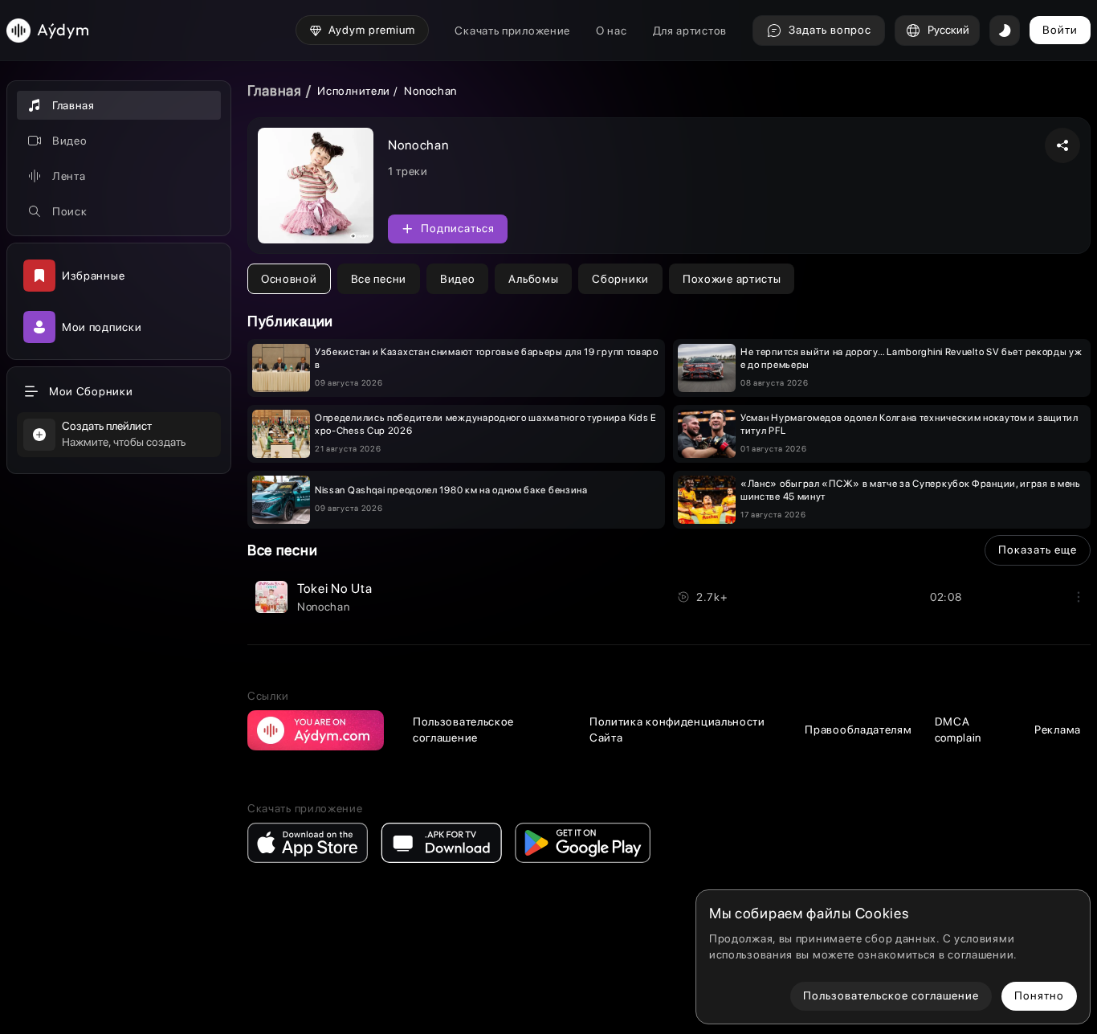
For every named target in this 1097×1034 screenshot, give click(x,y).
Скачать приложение (512, 30)
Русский (948, 29)
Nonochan (323, 606)
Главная (274, 90)
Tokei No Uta (334, 588)
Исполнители (353, 90)
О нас (611, 30)
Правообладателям (858, 729)
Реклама (1057, 729)
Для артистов (690, 30)
